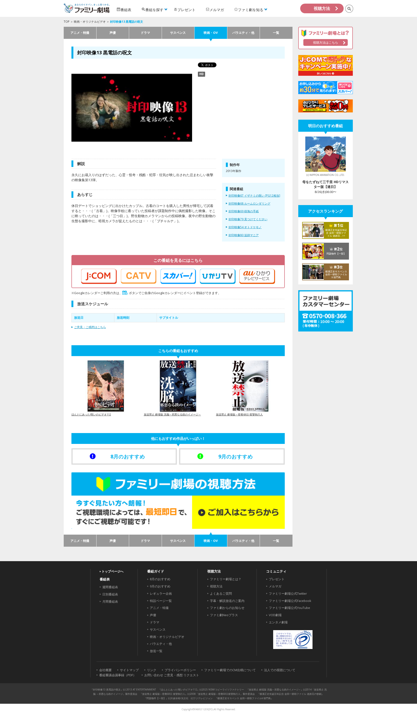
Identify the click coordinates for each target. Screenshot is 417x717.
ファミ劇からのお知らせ (227, 608)
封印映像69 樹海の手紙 (244, 211)
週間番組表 (110, 587)
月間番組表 (110, 601)
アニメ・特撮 (79, 32)
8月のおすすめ (160, 579)
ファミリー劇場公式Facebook (290, 601)
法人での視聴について (279, 670)
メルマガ (275, 586)
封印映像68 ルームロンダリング (249, 203)
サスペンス (178, 32)
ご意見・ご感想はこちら (90, 327)
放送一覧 (156, 651)
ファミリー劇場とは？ (225, 579)
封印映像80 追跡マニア (244, 235)
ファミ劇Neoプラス (224, 615)
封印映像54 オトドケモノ (245, 227)
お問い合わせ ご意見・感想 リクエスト (171, 675)
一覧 (276, 32)
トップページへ (113, 571)
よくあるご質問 (221, 593)
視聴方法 (322, 8)
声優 (113, 32)
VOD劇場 (275, 615)
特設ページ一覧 (161, 601)
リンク (151, 670)
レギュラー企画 (161, 593)
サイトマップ (129, 670)
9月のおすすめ (160, 586)
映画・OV (211, 32)
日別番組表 (110, 594)
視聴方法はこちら (325, 42)
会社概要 (105, 670)
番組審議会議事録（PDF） (117, 675)
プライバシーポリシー (180, 670)
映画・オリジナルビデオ (90, 22)
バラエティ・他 (243, 32)
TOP (67, 22)
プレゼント (277, 579)
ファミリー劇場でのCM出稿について (230, 670)
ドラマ (145, 32)
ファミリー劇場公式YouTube (289, 608)
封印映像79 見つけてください (248, 219)
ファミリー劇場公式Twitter (288, 593)
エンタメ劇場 (278, 622)
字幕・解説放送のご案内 (227, 601)
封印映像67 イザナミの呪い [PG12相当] (254, 195)
